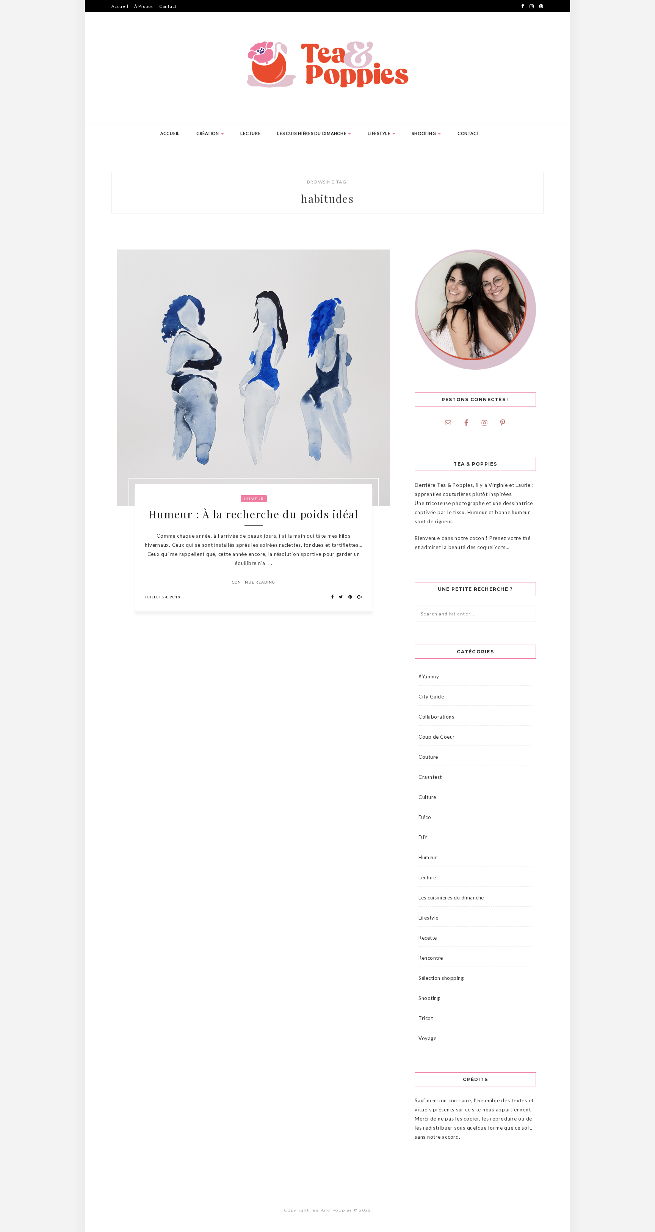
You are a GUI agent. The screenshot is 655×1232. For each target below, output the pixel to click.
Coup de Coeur (436, 737)
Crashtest (430, 777)
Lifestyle (380, 133)
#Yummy (428, 676)
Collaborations (436, 717)
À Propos (143, 6)
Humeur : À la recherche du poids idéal (254, 514)
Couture (428, 757)
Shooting (424, 133)
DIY (423, 837)
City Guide (431, 697)
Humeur (254, 498)
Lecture (250, 133)
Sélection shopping (441, 978)
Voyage (427, 1038)
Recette (427, 938)
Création (208, 133)
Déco (424, 817)
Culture (427, 797)
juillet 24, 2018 (162, 597)
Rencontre (430, 958)
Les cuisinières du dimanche (312, 133)
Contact (168, 6)
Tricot (425, 1018)
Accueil (119, 6)
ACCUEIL (170, 133)
